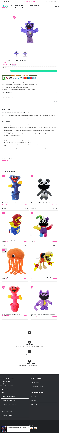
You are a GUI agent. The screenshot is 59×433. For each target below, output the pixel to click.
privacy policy (43, 224)
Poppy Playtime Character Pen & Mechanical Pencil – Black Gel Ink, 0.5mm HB (18, 429)
